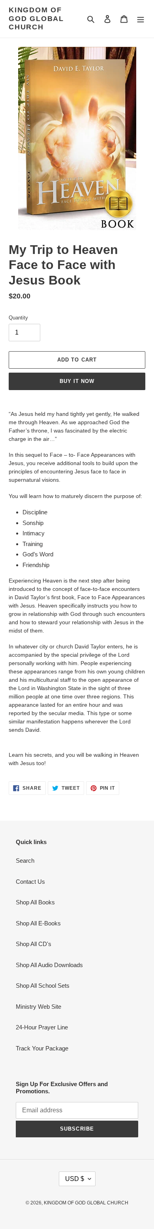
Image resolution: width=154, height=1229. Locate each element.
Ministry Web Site (38, 1006)
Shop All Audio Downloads (49, 965)
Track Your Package (42, 1048)
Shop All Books (35, 902)
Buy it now (77, 381)
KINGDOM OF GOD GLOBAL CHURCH (36, 18)
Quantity (18, 318)
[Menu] (140, 18)
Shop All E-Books (38, 923)
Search (25, 860)
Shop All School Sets (42, 985)
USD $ (74, 1178)
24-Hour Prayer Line (42, 1027)
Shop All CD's (33, 944)
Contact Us (30, 881)
